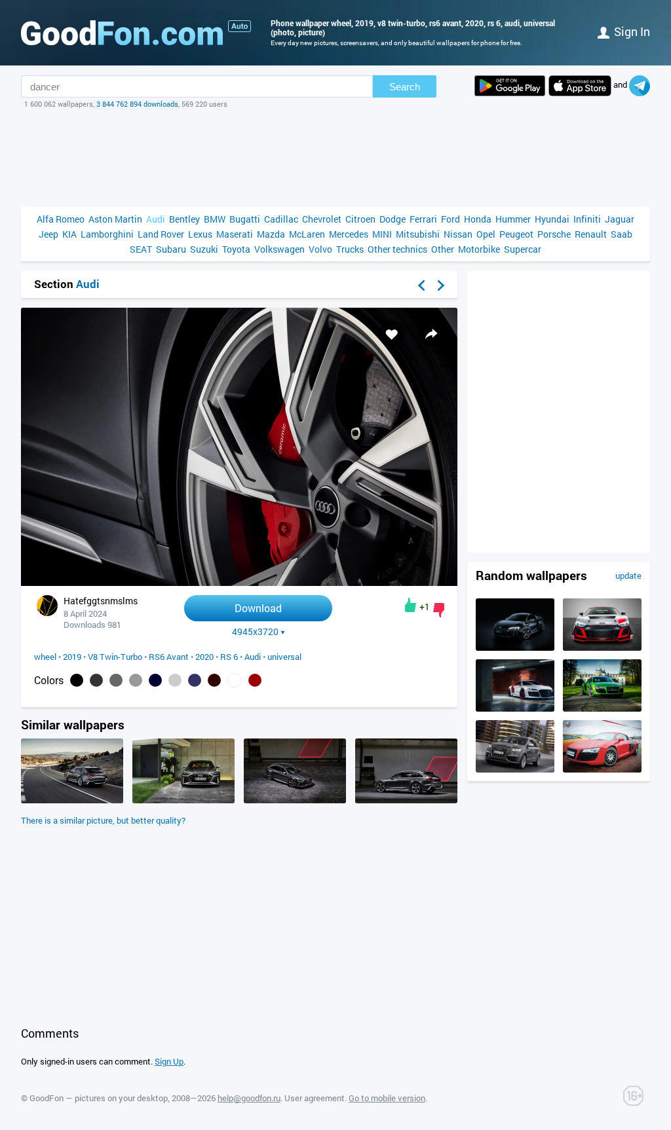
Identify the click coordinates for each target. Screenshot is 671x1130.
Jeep (48, 234)
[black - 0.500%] (76, 680)
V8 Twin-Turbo (115, 657)
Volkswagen (279, 249)
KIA (69, 234)
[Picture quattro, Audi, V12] (515, 769)
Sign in (632, 31)
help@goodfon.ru (249, 1098)
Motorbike (479, 249)
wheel (45, 657)
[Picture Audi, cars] (602, 769)
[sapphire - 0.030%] (155, 680)
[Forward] (441, 285)
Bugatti (244, 219)
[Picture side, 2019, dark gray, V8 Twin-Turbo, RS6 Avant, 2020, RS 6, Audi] (406, 800)
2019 (72, 657)
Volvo (320, 249)
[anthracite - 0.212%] (96, 680)
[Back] (421, 285)
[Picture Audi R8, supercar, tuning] (515, 708)
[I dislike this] (438, 610)
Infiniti (587, 219)
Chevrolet (321, 219)
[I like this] (410, 605)
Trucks (350, 249)
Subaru (171, 249)
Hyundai (552, 219)
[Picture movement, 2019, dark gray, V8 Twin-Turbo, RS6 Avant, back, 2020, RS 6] (72, 800)
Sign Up (169, 1061)
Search (404, 86)
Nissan (458, 234)
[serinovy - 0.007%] (254, 680)
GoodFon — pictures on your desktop (98, 1098)
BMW (214, 219)
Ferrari (423, 219)
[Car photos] (239, 26)
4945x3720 (255, 631)
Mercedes (348, 234)
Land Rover (161, 234)
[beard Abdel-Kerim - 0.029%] (175, 680)
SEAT (141, 249)
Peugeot (516, 234)
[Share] (431, 334)
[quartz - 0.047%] (135, 680)
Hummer (513, 219)
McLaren (307, 234)
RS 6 (229, 657)
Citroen (360, 219)
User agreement (314, 1098)
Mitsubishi (418, 234)
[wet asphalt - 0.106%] (116, 680)
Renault (591, 234)
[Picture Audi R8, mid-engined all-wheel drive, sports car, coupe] (602, 708)
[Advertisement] (335, 157)
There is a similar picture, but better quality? (103, 820)
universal (284, 657)
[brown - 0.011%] (214, 680)
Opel (485, 234)
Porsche (554, 234)
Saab (621, 234)
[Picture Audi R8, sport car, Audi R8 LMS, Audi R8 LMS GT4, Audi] (602, 647)
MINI (382, 234)
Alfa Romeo (61, 219)
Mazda (271, 234)
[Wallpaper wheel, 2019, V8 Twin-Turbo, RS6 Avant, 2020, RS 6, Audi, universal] (239, 582)
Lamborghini (107, 234)
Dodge (392, 219)
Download (258, 608)
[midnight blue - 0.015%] (194, 680)
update (628, 575)
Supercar (522, 249)
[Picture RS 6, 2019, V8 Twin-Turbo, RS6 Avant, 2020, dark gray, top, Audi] (295, 800)
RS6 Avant (169, 657)
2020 (204, 657)
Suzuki (204, 249)
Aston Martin (115, 219)
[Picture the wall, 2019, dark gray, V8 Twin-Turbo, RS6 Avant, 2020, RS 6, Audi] (183, 800)
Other (442, 249)
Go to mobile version (387, 1098)
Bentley (184, 219)
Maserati (234, 234)
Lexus (200, 234)
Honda (477, 219)
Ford (450, 219)
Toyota (236, 249)
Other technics (397, 249)
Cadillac (281, 219)
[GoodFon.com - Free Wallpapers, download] (122, 32)
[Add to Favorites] (392, 334)
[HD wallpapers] (509, 85)
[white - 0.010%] (234, 680)
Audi (155, 219)
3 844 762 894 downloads (137, 104)
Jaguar (619, 219)
